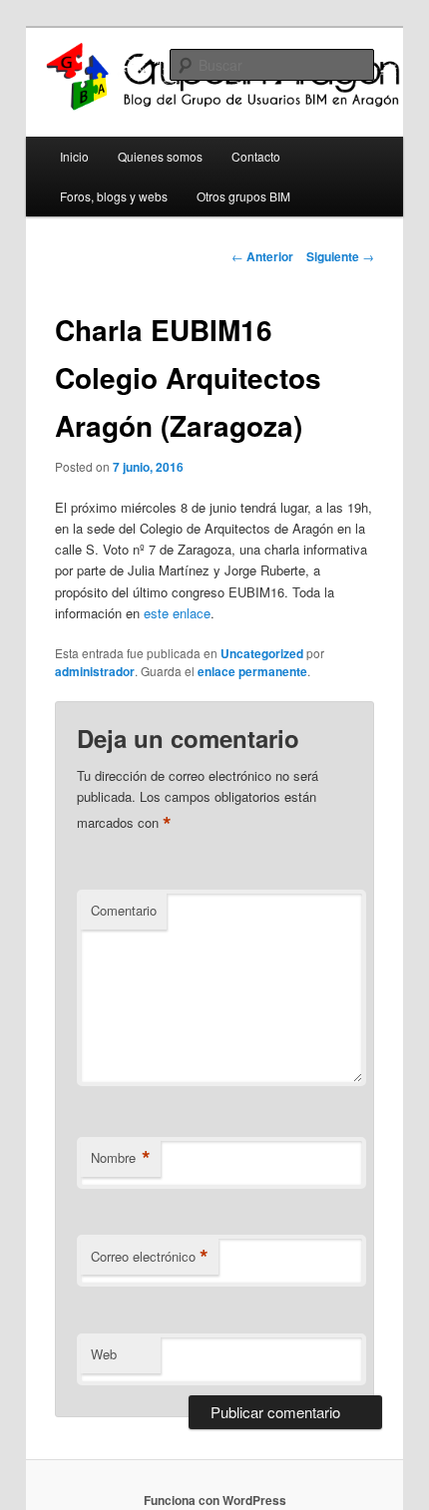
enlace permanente (252, 671)
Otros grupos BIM (243, 196)
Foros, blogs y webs (114, 196)
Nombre (121, 1158)
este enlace (177, 612)
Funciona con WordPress (215, 1500)
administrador (95, 671)
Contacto (255, 156)
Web (104, 1353)
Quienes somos (160, 156)
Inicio (74, 156)
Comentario (124, 910)
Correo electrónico (150, 1257)
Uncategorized (261, 653)
